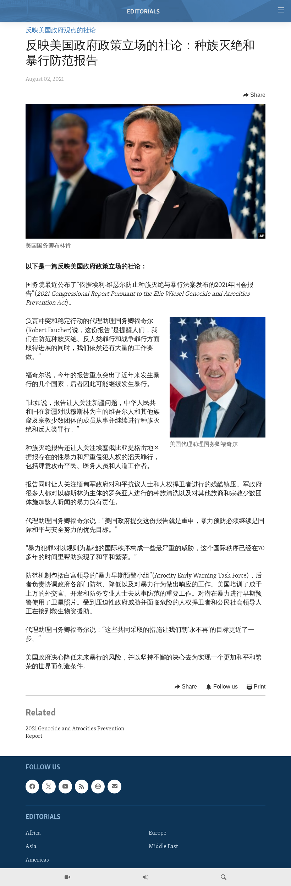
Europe (157, 833)
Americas (37, 860)
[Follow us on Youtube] (65, 786)
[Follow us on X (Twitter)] (48, 786)
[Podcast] (98, 786)
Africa (33, 833)
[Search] (223, 877)
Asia (31, 846)
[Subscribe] (114, 786)
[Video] (67, 877)
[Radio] (145, 877)
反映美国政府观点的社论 (61, 31)
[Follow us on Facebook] (32, 786)
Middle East (163, 846)
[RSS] (81, 786)
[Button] (254, 95)
